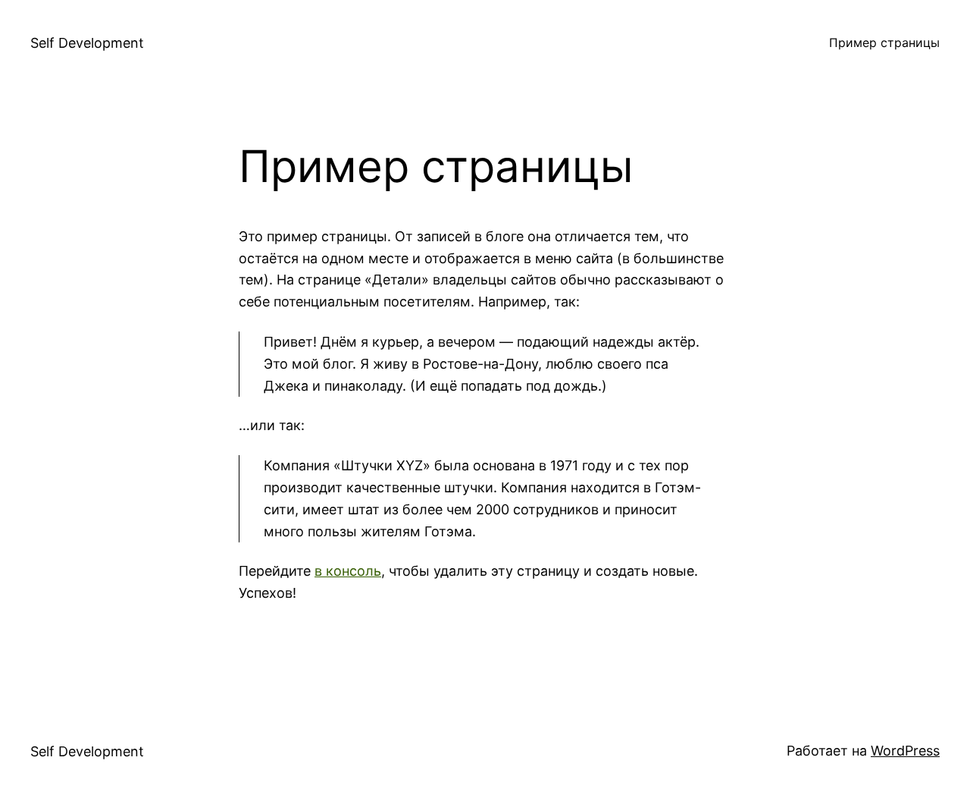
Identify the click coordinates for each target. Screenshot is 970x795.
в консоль (347, 571)
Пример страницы (884, 42)
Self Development (87, 43)
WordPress (905, 751)
